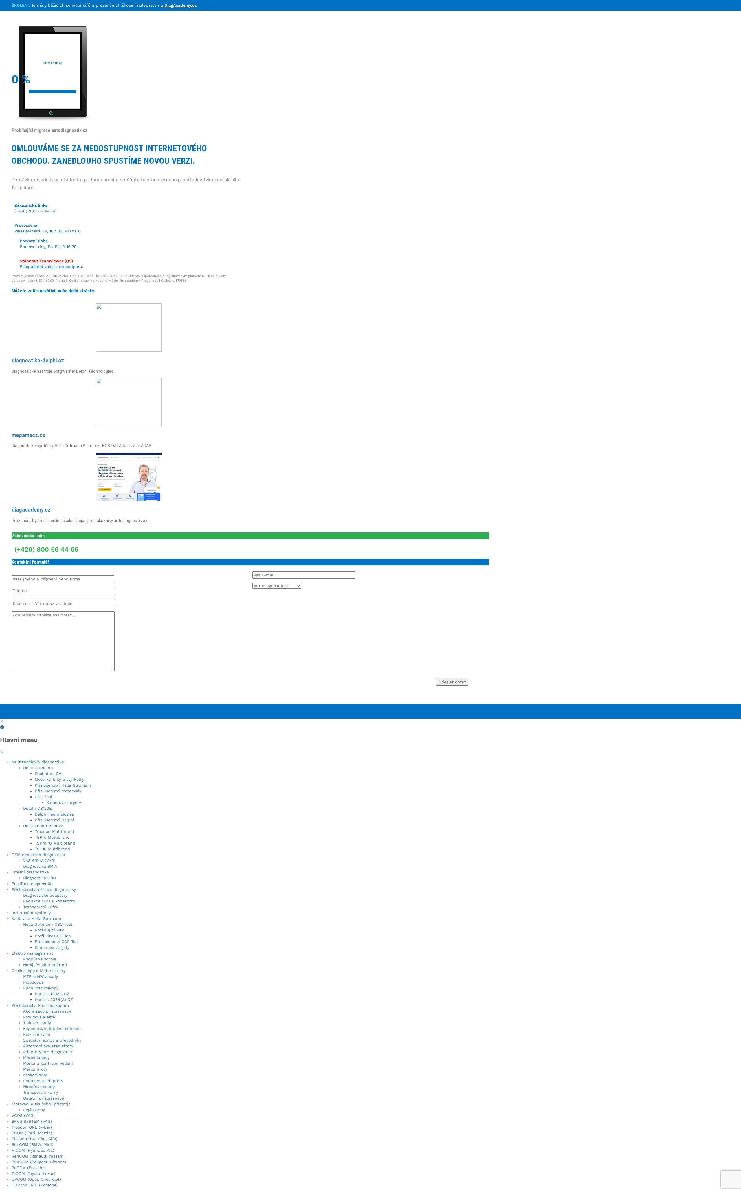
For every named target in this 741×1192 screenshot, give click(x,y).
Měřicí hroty (35, 1069)
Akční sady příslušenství (47, 1011)
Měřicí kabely (36, 1057)
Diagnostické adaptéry (45, 895)
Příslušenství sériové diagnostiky (44, 889)
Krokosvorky (35, 1075)
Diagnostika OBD (39, 878)
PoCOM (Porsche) (29, 1167)
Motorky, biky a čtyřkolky (59, 779)
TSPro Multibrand (52, 837)
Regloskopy (34, 1109)
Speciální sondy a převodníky (52, 1040)
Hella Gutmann (38, 767)
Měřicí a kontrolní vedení (48, 1063)
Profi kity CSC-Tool (53, 935)
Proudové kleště (39, 1017)
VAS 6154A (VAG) (39, 860)
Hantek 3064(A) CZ (54, 999)
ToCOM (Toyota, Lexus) (33, 1173)
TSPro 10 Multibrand (55, 843)
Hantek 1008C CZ (52, 993)
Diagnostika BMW (40, 866)
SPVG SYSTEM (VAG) (32, 1121)
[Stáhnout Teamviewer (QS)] (14, 254)
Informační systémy (31, 912)
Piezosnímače (36, 1034)
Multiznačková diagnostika (38, 762)
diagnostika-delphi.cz (38, 360)
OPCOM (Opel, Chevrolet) (36, 1179)
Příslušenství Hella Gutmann (63, 785)
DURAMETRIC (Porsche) (35, 1185)
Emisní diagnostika (30, 872)
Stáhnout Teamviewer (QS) (46, 261)
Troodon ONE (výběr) (32, 1127)
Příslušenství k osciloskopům (40, 1005)
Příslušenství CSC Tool (57, 941)
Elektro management (32, 953)
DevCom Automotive (43, 825)
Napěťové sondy (39, 1086)
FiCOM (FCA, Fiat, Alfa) (35, 1138)
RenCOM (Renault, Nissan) (37, 1156)
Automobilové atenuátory (48, 1046)
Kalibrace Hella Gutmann (36, 918)
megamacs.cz (28, 435)
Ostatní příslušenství (43, 1098)
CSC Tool (43, 796)
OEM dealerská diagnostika (38, 854)
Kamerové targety (63, 802)
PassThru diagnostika (33, 883)
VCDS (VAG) (23, 1115)
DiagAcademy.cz (180, 5)
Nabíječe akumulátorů (45, 964)
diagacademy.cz (31, 510)
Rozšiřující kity (49, 930)
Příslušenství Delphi (54, 820)
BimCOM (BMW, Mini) (32, 1144)
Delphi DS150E (37, 808)
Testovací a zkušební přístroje (41, 1104)
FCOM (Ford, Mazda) (32, 1133)
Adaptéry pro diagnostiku (48, 1051)
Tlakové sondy (37, 1022)
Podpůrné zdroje (39, 959)
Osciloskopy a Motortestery (38, 970)
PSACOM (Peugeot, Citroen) (39, 1162)
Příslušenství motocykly (58, 791)
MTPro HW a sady (40, 976)
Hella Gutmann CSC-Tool (47, 924)
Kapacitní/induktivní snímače (52, 1028)
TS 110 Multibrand (52, 849)
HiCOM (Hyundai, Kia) (33, 1150)
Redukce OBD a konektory (49, 901)
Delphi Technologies (54, 814)
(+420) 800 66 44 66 (35, 211)
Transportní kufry (40, 907)
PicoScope (33, 982)
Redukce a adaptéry (43, 1080)
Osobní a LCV (48, 773)
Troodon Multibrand (54, 831)
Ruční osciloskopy (40, 988)
